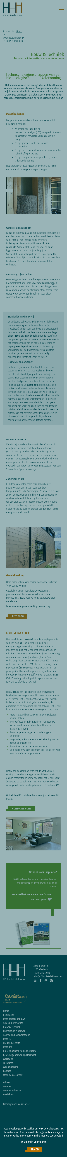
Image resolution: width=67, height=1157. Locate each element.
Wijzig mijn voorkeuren (33, 1142)
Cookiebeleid (56, 1135)
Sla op (35, 1149)
